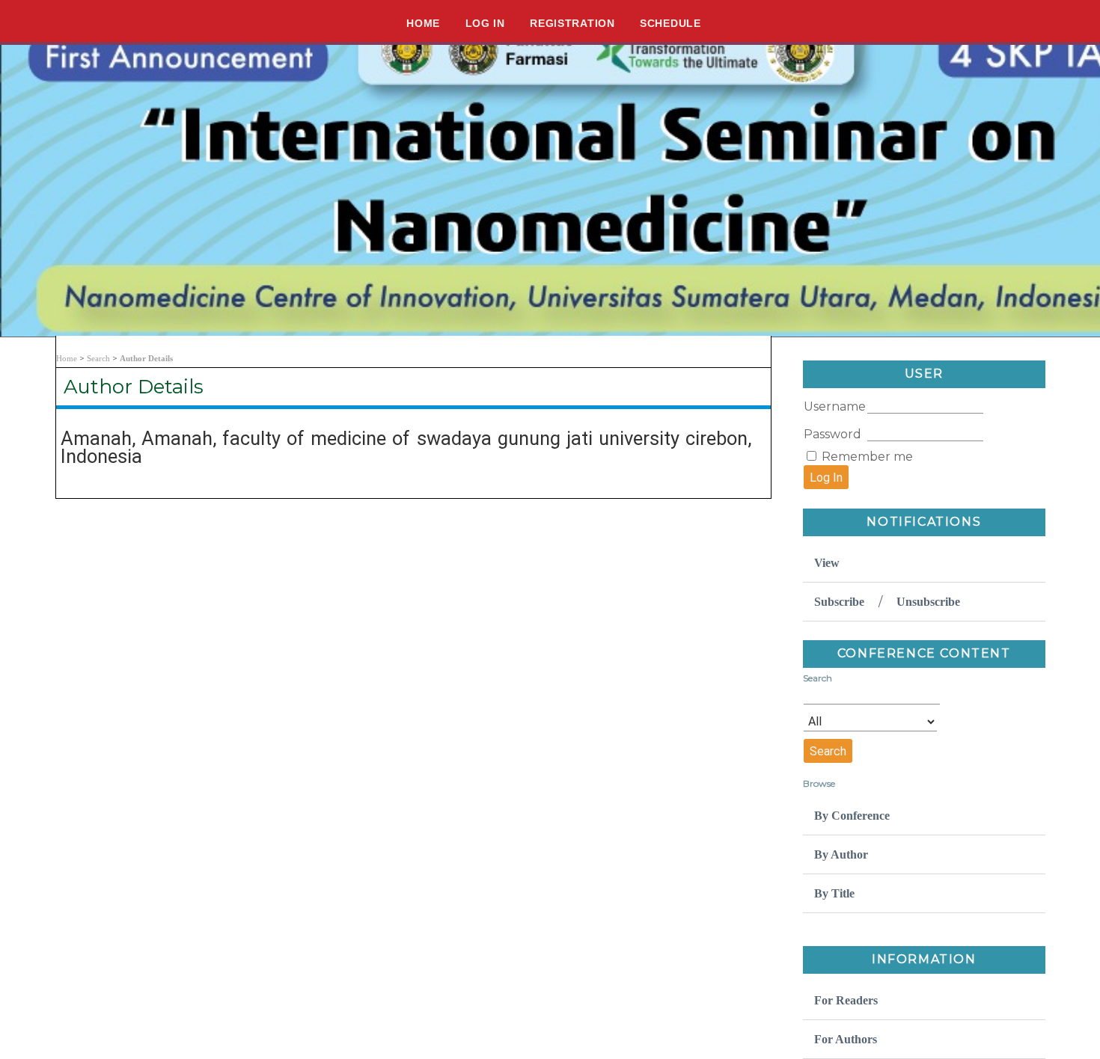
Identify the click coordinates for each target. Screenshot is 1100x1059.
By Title (834, 893)
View (827, 562)
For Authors (845, 1039)
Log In (485, 23)
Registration (572, 23)
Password (832, 434)
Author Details (146, 358)
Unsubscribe (928, 601)
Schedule (670, 23)
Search (98, 358)
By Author (841, 854)
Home (423, 23)
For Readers (846, 1000)
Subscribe (839, 601)
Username (835, 406)
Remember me (867, 456)
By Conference (852, 815)
